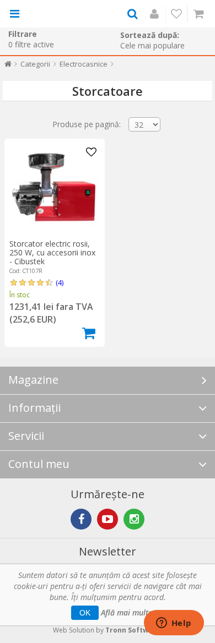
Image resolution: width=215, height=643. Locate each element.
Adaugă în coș (89, 333)
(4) (59, 282)
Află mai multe (126, 612)
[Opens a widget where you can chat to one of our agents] (173, 623)
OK (84, 612)
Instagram (133, 519)
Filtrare (22, 34)
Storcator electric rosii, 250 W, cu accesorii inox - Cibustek (52, 252)
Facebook (81, 519)
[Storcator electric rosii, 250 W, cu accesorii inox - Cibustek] (54, 189)
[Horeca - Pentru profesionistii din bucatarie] (56, 14)
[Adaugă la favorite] (91, 152)
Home (8, 66)
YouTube (107, 519)
